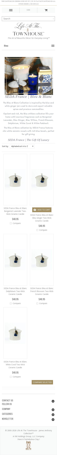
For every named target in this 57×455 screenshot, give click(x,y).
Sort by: (5, 146)
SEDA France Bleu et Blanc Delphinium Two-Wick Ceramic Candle (15, 291)
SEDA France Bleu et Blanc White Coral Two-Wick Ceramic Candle (15, 364)
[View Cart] (46, 10)
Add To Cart (44, 209)
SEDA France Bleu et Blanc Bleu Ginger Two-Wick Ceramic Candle (41, 218)
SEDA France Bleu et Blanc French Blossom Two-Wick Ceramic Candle (41, 291)
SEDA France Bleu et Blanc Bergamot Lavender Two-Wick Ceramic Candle (15, 211)
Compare (17, 223)
